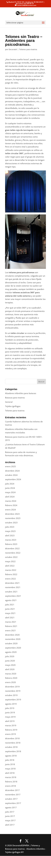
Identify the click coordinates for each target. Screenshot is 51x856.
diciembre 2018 (12, 738)
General (9, 402)
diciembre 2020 (12, 634)
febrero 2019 (11, 729)
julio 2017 (9, 811)
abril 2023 (10, 535)
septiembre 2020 (13, 647)
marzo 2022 (10, 570)
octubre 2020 (11, 643)
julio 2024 (9, 483)
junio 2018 (10, 764)
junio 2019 (10, 712)
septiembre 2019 (13, 699)
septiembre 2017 (13, 803)
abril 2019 (10, 721)
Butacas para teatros (15, 397)
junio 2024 (10, 488)
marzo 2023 (10, 539)
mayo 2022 (10, 561)
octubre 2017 (11, 799)
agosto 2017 (11, 807)
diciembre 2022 (12, 548)
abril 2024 (10, 496)
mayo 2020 (10, 665)
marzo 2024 (10, 501)
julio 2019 (9, 708)
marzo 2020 (10, 673)
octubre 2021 (11, 591)
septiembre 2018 (13, 751)
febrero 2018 (11, 781)
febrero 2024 (11, 505)
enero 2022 (10, 578)
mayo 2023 (10, 531)
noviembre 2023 (12, 518)
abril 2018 (10, 773)
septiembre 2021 (13, 596)
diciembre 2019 (12, 686)
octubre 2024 (11, 475)
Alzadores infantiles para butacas (20, 393)
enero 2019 (10, 734)
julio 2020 (9, 656)
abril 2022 (10, 565)
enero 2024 (10, 509)
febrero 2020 (11, 678)
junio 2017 (10, 816)
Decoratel (13, 49)
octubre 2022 (11, 557)
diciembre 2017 (12, 790)
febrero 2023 (11, 544)
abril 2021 (10, 617)
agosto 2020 (11, 652)
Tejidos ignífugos (12, 406)
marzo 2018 (10, 777)
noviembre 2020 (12, 639)
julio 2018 (9, 760)
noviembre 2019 (12, 691)
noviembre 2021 (12, 587)
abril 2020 (10, 669)
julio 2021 (9, 604)
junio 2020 (10, 660)
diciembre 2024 (12, 470)
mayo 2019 (10, 716)
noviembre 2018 (12, 742)
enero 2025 (10, 466)
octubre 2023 (11, 522)
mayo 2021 (10, 613)
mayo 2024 (10, 492)
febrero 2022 (11, 574)
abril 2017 (10, 824)
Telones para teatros (28, 49)
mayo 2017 (10, 820)
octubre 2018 (11, 747)
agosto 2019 (11, 704)
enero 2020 (10, 682)
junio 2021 (10, 609)
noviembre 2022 (12, 552)
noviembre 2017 (12, 794)
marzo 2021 (10, 622)
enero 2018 (10, 786)
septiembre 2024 (13, 479)
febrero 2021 (11, 626)
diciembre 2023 (12, 514)
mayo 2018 (10, 768)
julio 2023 (9, 527)
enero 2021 (10, 630)
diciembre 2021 (12, 583)
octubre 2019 (11, 695)
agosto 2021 (11, 600)
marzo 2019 (10, 725)
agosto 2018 (11, 755)
